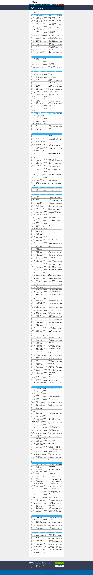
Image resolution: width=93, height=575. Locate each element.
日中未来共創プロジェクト (60, 4)
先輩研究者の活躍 (37, 565)
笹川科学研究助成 (31, 562)
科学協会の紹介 (33, 4)
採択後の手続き (43, 565)
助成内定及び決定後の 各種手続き (31, 567)
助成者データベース (38, 566)
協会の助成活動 (42, 4)
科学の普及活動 (51, 4)
